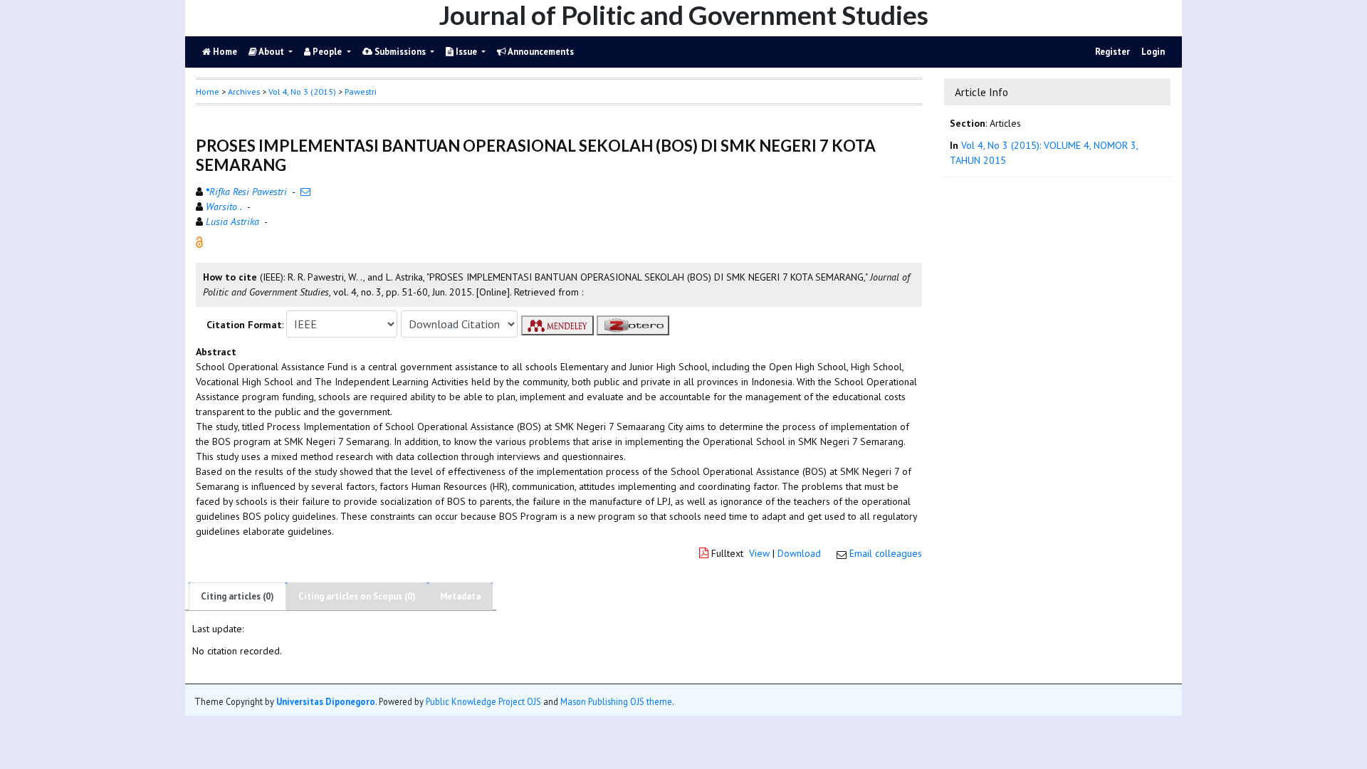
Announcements (540, 52)
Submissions (400, 52)
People (327, 52)
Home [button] (207, 91)
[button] (199, 241)
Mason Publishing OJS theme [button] (616, 701)
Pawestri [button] (361, 91)
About (271, 52)
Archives (244, 91)
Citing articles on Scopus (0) (357, 596)
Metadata (460, 596)
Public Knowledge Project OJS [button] (483, 701)
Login (1153, 52)
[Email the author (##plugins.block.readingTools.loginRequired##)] (305, 191)
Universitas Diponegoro (325, 701)
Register (1112, 52)
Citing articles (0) (237, 596)
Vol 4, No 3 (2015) (302, 91)
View (759, 553)
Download (799, 553)
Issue (466, 52)
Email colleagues (885, 553)
